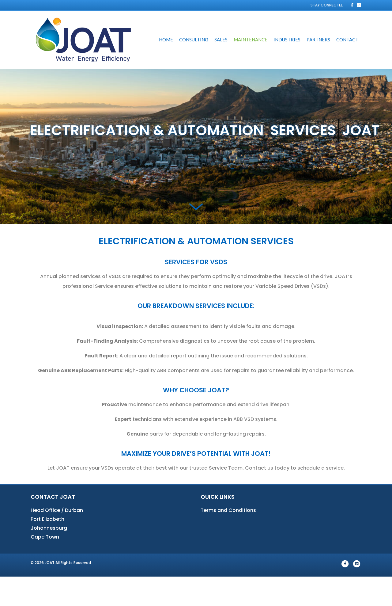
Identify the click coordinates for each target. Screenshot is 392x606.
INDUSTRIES (286, 39)
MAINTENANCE (250, 39)
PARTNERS (318, 39)
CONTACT (347, 39)
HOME (166, 39)
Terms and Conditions (228, 510)
